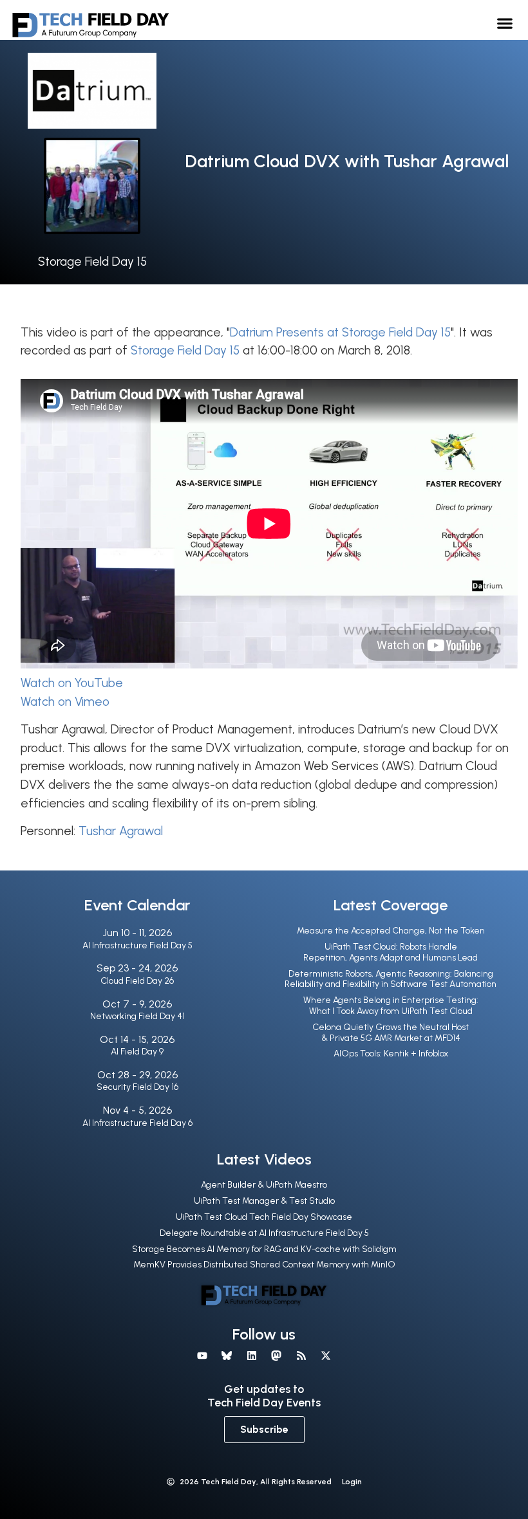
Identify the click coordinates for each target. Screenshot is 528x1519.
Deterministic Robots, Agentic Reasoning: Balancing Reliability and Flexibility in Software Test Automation (390, 979)
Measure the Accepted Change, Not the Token (391, 930)
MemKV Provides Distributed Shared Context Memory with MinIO (264, 1264)
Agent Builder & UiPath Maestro (264, 1184)
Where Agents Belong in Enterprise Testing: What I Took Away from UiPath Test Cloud (390, 1006)
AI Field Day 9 (137, 1051)
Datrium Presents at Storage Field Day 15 (340, 332)
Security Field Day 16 (137, 1087)
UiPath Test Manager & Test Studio (264, 1200)
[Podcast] (301, 1356)
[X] (326, 1356)
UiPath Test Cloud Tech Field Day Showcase (264, 1216)
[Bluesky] (227, 1356)
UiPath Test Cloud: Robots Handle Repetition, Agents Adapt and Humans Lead (390, 952)
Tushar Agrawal (121, 831)
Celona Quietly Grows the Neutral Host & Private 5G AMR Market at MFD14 (390, 1033)
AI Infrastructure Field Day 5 (137, 945)
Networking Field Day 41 (137, 1016)
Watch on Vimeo (65, 701)
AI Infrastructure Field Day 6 (137, 1123)
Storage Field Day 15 (92, 261)
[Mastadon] (276, 1356)
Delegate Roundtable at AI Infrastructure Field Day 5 (264, 1233)
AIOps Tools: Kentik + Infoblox (391, 1053)
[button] (505, 22)
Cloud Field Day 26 (137, 980)
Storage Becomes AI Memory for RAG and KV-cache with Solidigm (264, 1249)
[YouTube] (202, 1356)
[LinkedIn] (252, 1356)
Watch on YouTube (72, 683)
